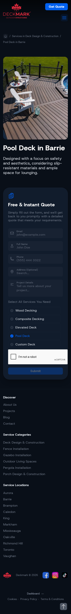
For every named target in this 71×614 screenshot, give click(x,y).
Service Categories (17, 434)
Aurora (8, 493)
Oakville (9, 537)
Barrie (7, 499)
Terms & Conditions (52, 599)
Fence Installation (16, 449)
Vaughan (9, 556)
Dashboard (33, 593)
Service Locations (16, 485)
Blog (6, 417)
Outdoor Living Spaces (19, 461)
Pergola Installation (17, 468)
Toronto (8, 550)
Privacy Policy (28, 599)
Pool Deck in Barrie (14, 42)
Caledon (9, 512)
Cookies (12, 599)
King (6, 518)
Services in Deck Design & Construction (35, 36)
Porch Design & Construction (24, 474)
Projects (9, 411)
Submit (35, 371)
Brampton (10, 505)
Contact (9, 423)
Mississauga (12, 531)
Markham (10, 524)
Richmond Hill (13, 543)
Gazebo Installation (17, 455)
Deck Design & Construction (23, 442)
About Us (10, 405)
